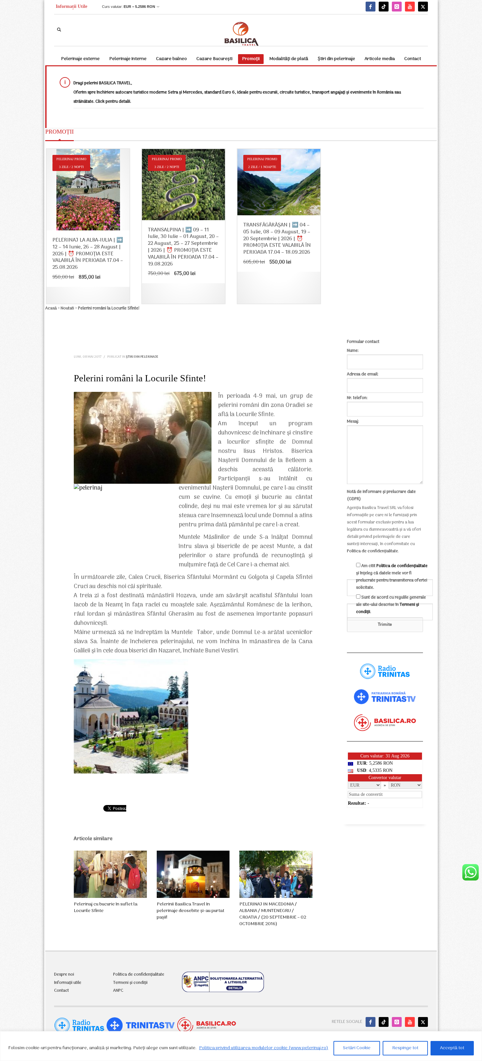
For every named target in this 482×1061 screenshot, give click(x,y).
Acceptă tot (452, 1048)
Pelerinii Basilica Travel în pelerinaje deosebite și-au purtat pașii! (190, 911)
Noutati (67, 308)
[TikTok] (384, 6)
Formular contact (363, 341)
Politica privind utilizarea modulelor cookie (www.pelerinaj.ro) (263, 1048)
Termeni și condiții (130, 983)
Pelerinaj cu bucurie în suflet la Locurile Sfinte (105, 908)
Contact (61, 990)
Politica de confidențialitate (372, 551)
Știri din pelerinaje (142, 357)
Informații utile (67, 983)
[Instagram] (397, 6)
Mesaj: (353, 421)
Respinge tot (405, 1048)
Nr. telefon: (357, 397)
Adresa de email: (362, 374)
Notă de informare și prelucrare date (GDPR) (381, 495)
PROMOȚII (59, 131)
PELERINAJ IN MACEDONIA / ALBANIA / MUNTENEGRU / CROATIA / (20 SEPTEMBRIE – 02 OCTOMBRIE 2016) (272, 914)
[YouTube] (410, 6)
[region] (241, 1046)
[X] (423, 6)
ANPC (118, 990)
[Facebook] (370, 6)
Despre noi (64, 974)
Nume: (353, 350)
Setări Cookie (357, 1048)
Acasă (51, 308)
